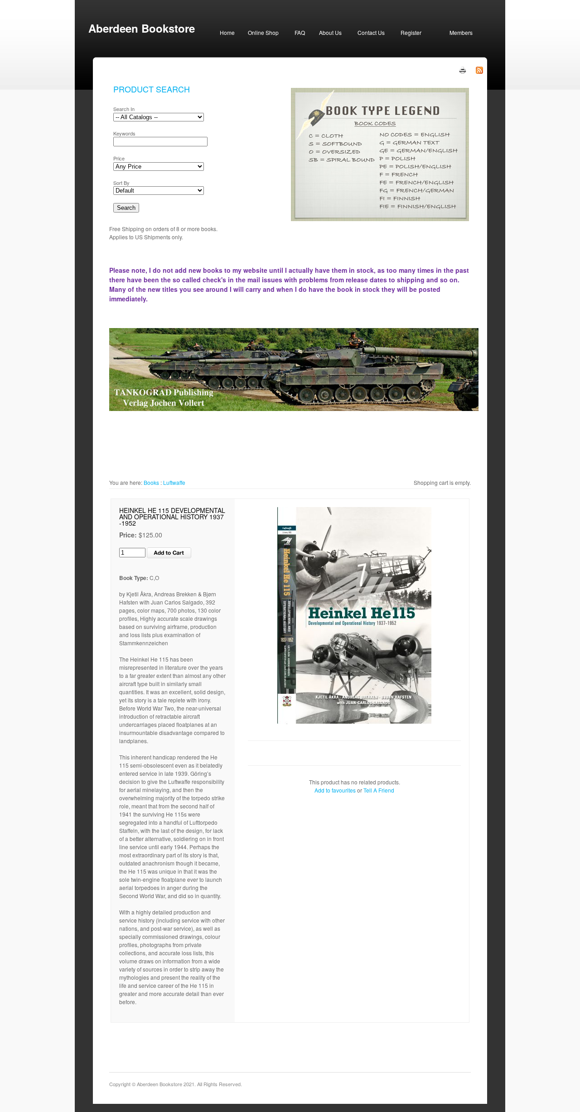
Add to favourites (335, 790)
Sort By (121, 182)
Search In (124, 108)
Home (227, 32)
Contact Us (371, 32)
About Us (330, 32)
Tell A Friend (378, 790)
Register (411, 32)
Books (151, 482)
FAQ (300, 32)
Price (119, 158)
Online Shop (263, 32)
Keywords (124, 133)
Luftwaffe (174, 482)
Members (461, 32)
